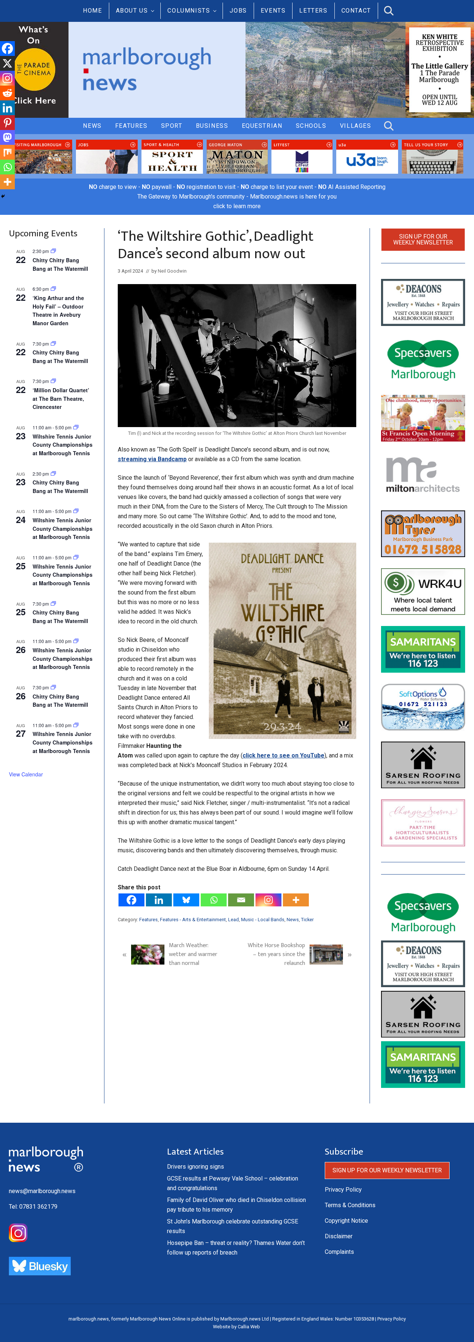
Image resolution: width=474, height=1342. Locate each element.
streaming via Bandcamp (152, 459)
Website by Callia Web (236, 1326)
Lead (233, 919)
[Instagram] (268, 899)
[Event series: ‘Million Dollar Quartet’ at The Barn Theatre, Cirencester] (53, 381)
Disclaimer (339, 1236)
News (293, 919)
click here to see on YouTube (283, 755)
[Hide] (3, 196)
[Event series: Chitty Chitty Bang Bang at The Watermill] (53, 343)
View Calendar (26, 774)
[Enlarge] (346, 552)
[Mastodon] (7, 137)
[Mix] (7, 152)
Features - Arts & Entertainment (193, 919)
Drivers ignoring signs (195, 1166)
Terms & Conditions (350, 1205)
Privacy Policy (343, 1189)
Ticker (307, 919)
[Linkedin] (159, 899)
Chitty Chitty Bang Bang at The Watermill (60, 701)
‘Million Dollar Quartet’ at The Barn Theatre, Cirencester (61, 398)
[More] (296, 899)
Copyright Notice (346, 1220)
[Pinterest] (7, 122)
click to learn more (237, 206)
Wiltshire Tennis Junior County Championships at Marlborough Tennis (63, 445)
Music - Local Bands (262, 919)
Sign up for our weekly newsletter (423, 239)
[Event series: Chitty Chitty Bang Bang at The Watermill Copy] (53, 251)
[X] (7, 63)
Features (148, 919)
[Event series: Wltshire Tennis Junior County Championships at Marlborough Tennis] (76, 427)
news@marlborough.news (42, 1191)
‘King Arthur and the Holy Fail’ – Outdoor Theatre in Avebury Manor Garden (58, 310)
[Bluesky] (186, 899)
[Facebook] (131, 899)
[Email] (241, 899)
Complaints (339, 1251)
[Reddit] (7, 93)
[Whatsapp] (214, 899)
